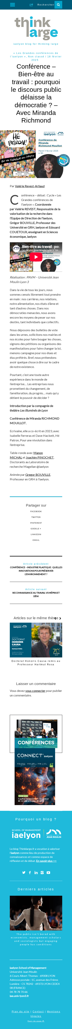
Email (36, 540)
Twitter (36, 517)
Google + (36, 528)
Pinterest (36, 523)
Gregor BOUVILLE (37, 474)
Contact (38, 1011)
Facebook (36, 511)
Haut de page (35, 1021)
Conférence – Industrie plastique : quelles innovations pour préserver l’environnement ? (36, 569)
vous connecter (35, 690)
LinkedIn (36, 534)
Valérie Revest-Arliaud (30, 186)
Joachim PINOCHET (40, 457)
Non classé (36, 56)
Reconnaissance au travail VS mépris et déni (36, 593)
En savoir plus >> (46, 860)
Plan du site (21, 1011)
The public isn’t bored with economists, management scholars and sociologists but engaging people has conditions (36, 939)
